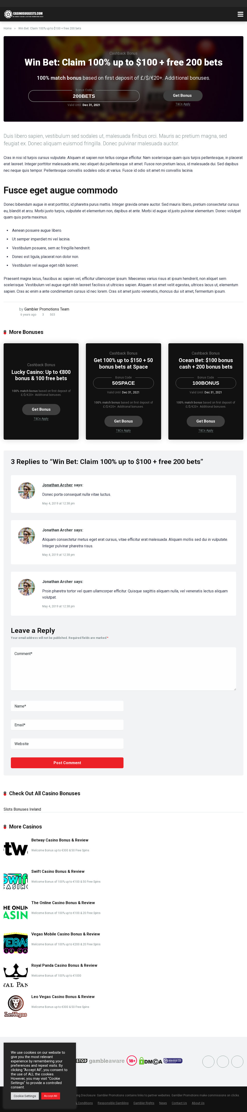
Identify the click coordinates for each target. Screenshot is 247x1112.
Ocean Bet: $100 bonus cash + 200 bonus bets (206, 363)
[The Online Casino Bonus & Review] (16, 923)
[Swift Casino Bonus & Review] (16, 892)
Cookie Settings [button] (25, 1096)
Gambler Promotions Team (46, 309)
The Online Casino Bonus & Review (63, 902)
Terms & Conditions (79, 1103)
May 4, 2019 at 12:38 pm (58, 503)
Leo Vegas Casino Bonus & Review (63, 996)
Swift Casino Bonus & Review (57, 871)
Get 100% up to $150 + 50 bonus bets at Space (123, 363)
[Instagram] (223, 1062)
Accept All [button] (50, 1096)
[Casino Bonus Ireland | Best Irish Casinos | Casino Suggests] (24, 13)
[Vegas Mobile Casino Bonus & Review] (16, 952)
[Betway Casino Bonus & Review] (16, 860)
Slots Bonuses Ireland (22, 809)
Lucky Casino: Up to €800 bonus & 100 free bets (41, 375)
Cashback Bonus (123, 53)
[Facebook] (208, 1062)
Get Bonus (182, 95)
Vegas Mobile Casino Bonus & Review (65, 934)
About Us (198, 1103)
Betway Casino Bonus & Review (59, 840)
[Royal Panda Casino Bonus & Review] (16, 986)
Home (8, 28)
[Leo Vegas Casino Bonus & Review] (16, 1017)
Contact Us (179, 1103)
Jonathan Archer (57, 485)
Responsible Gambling (113, 1103)
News (163, 1103)
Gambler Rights (143, 1103)
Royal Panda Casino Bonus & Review (64, 965)
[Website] (237, 1062)
